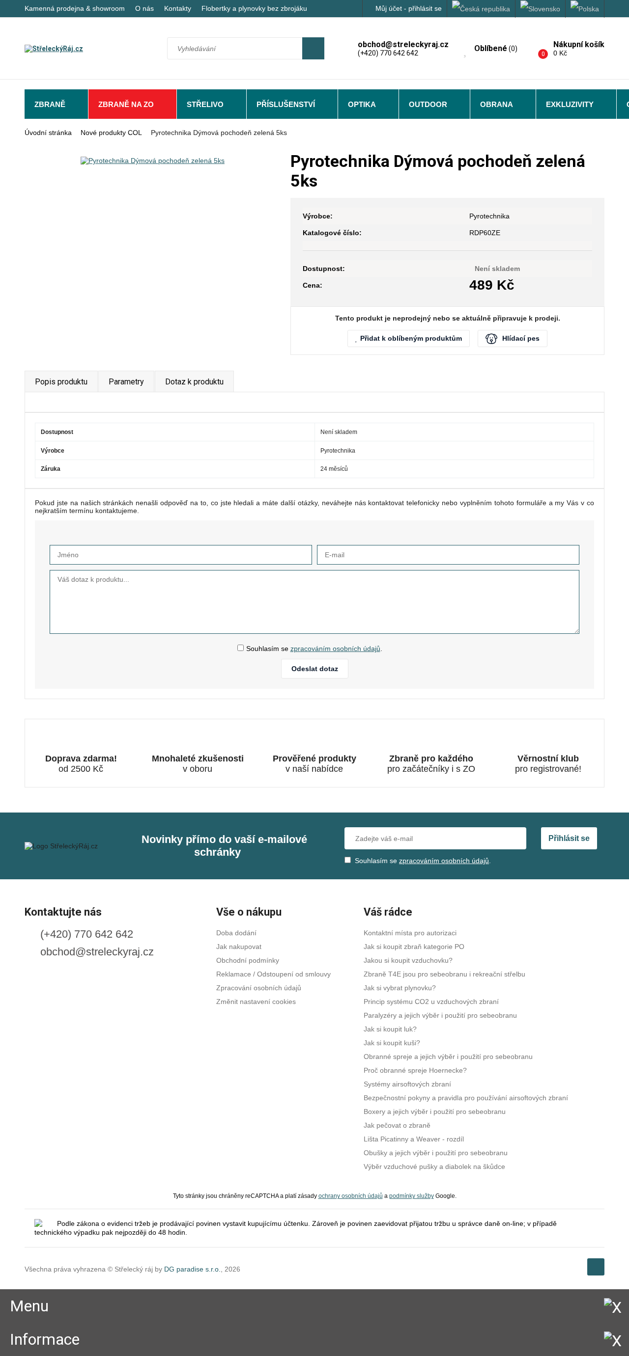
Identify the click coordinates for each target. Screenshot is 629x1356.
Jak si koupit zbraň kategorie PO (414, 946)
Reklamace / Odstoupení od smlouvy (273, 974)
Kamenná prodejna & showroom (75, 8)
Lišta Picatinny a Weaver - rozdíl (414, 1139)
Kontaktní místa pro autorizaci (410, 933)
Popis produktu (61, 381)
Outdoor (428, 104)
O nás (144, 8)
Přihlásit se (569, 838)
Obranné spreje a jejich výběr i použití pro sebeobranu (448, 1056)
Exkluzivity (570, 104)
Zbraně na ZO (126, 104)
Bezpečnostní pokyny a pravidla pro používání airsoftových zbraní (466, 1098)
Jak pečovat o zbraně (397, 1125)
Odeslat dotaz (314, 669)
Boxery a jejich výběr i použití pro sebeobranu (435, 1111)
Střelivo (205, 104)
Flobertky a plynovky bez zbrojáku (254, 8)
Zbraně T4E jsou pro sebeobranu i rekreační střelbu (444, 974)
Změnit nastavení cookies (256, 1001)
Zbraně (49, 104)
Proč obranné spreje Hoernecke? (415, 1070)
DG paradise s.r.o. (192, 1269)
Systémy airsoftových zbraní (407, 1084)
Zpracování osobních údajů (258, 988)
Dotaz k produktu (194, 381)
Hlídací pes (521, 338)
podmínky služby (411, 1196)
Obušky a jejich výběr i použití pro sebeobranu (436, 1153)
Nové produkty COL (111, 132)
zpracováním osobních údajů (335, 648)
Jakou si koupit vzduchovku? (408, 960)
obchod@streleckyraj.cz (97, 952)
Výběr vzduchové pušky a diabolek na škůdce (434, 1166)
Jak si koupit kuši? (392, 1043)
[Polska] (585, 9)
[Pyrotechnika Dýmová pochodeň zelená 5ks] (153, 160)
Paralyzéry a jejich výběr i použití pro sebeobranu (440, 1015)
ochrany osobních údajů (350, 1196)
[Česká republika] (481, 9)
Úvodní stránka (48, 132)
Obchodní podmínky (247, 960)
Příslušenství (286, 104)
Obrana (496, 104)
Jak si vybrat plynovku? (400, 988)
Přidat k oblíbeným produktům (411, 338)
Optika (362, 104)
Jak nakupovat (238, 946)
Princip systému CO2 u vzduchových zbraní (431, 1001)
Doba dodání (236, 933)
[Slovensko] (540, 9)
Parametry (126, 381)
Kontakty (177, 8)
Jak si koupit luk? (390, 1029)
